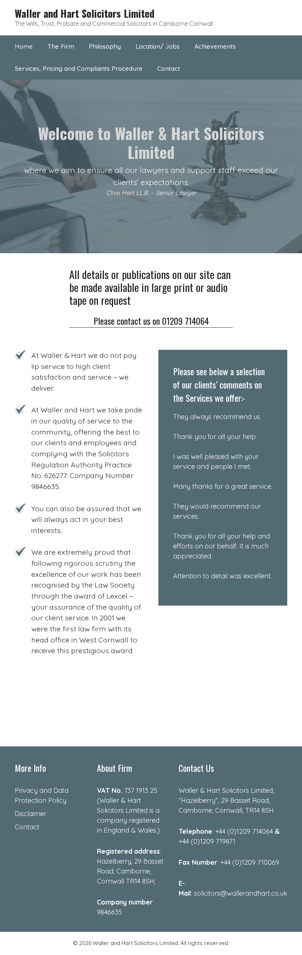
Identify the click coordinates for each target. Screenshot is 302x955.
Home (24, 46)
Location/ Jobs (158, 46)
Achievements (215, 46)
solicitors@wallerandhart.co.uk (240, 893)
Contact (168, 68)
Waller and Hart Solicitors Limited (84, 13)
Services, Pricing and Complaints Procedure (79, 68)
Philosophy (105, 46)
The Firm (61, 46)
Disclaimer (30, 813)
